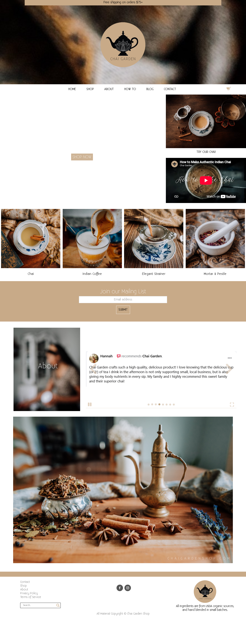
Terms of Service (30, 597)
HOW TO (130, 89)
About (24, 589)
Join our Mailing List (123, 291)
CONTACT (170, 89)
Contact (25, 582)
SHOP (90, 89)
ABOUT (109, 89)
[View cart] (228, 88)
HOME (72, 89)
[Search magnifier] (58, 605)
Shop (23, 586)
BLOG (149, 89)
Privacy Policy (29, 593)
